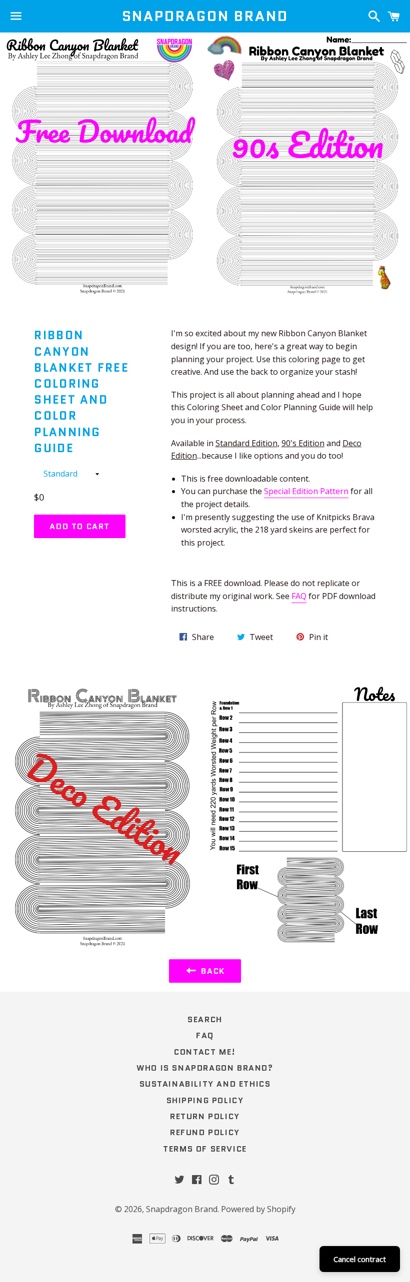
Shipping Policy (205, 1100)
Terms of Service (205, 1149)
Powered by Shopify (258, 1209)
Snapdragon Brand (205, 16)
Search (205, 1019)
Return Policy (205, 1116)
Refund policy (205, 1132)
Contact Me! (205, 1052)
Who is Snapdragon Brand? (204, 1068)
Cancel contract (360, 1259)
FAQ (299, 596)
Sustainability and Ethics (205, 1084)
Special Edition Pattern (306, 491)
